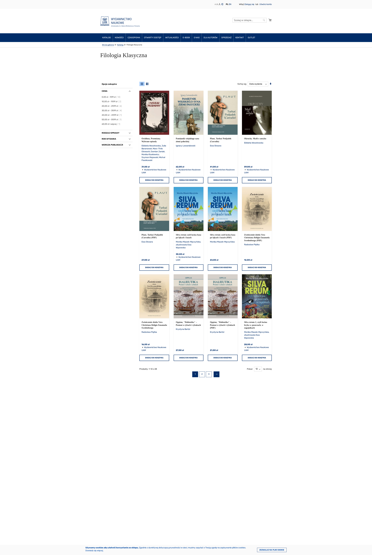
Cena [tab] (104, 91)
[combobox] (250, 20)
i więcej (111, 124)
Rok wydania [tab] (109, 139)
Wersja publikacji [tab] (112, 145)
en (230, 4)
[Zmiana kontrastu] (222, 4)
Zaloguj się (249, 4)
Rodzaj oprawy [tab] (110, 133)
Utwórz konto (265, 4)
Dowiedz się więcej (94, 550)
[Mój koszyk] (270, 20)
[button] (227, 4)
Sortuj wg (241, 84)
